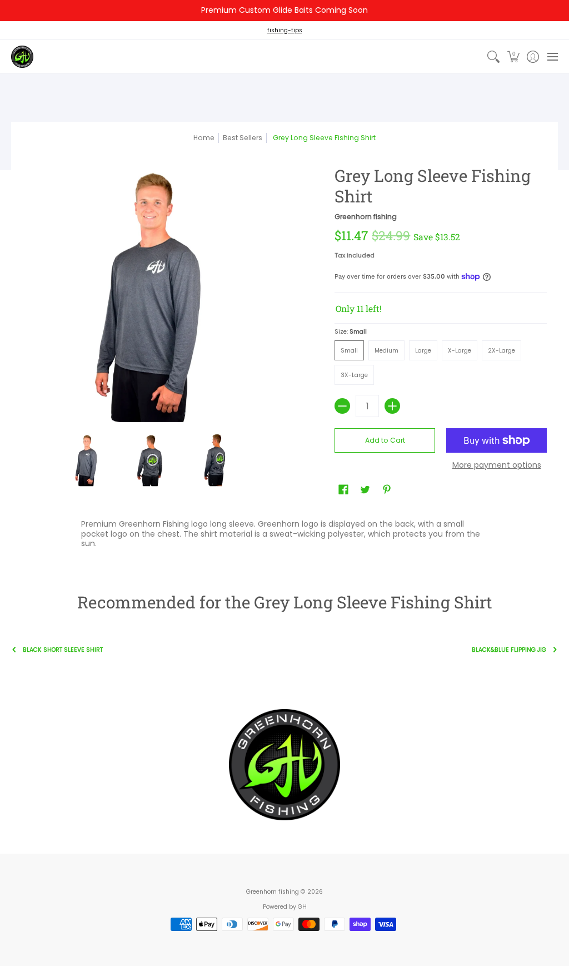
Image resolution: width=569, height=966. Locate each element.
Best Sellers (242, 137)
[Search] (493, 56)
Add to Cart (385, 440)
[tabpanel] (284, 536)
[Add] (392, 406)
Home (203, 137)
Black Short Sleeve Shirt (63, 649)
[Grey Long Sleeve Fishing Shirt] (86, 460)
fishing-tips (284, 30)
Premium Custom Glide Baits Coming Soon (284, 10)
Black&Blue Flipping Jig (509, 649)
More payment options (496, 465)
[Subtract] (342, 406)
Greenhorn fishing (366, 216)
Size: (351, 332)
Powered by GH (285, 907)
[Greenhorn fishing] (22, 56)
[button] (513, 56)
